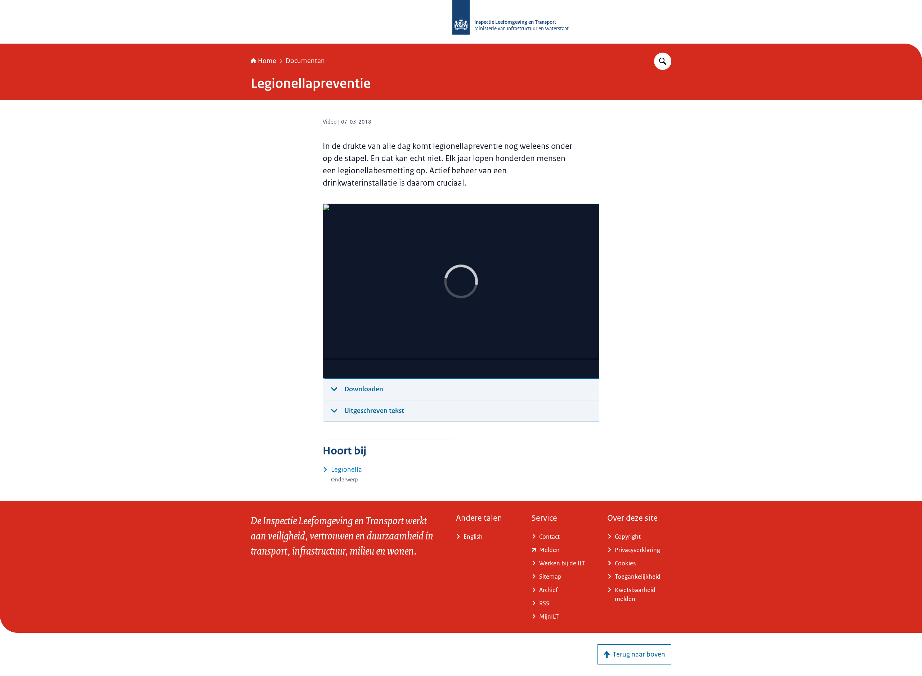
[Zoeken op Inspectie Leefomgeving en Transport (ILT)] (662, 61)
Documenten (305, 61)
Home (267, 61)
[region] (461, 291)
